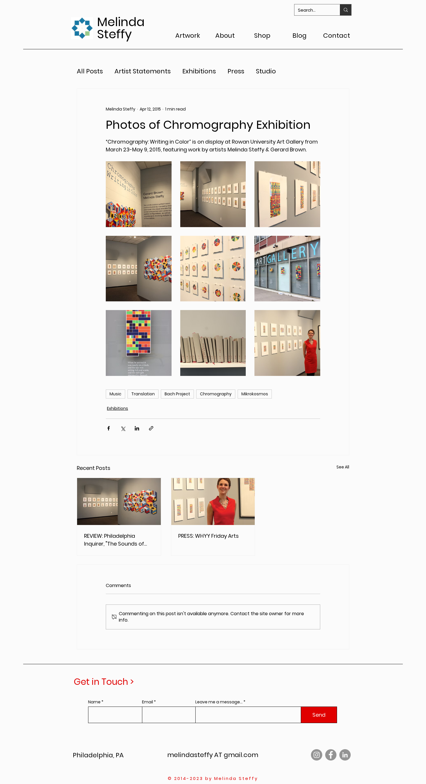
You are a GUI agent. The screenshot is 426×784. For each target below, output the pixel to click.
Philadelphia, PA (98, 755)
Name (94, 702)
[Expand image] (139, 194)
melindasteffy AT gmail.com (212, 754)
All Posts (90, 71)
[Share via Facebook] (108, 428)
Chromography (216, 394)
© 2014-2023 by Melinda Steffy (213, 778)
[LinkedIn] (345, 755)
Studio (266, 71)
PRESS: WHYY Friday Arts (208, 535)
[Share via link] (151, 428)
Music (115, 394)
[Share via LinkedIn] (137, 428)
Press (235, 71)
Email (147, 702)
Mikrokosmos (254, 394)
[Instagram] (316, 755)
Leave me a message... (219, 702)
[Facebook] (330, 755)
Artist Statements (142, 71)
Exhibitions (199, 71)
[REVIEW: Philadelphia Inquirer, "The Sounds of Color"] (119, 501)
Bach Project (177, 394)
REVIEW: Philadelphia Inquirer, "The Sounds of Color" (114, 540)
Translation (143, 394)
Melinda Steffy (121, 28)
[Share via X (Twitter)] (122, 428)
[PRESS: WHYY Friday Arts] (213, 501)
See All (342, 467)
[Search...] (345, 9)
